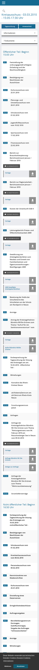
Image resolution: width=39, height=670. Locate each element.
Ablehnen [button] (7, 666)
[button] (32, 173)
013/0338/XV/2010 (13, 238)
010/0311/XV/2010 (13, 333)
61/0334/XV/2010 (12, 166)
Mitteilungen (15, 375)
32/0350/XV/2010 (12, 444)
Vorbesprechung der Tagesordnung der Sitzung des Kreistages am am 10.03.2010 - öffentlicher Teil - (21, 362)
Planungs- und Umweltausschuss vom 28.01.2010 (20, 102)
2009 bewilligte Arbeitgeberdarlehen (12, 288)
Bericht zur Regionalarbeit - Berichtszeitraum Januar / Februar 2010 (21, 184)
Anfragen (14, 415)
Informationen (9, 33)
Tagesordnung (10, 26)
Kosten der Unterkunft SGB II (22, 209)
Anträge (13, 312)
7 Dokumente (9, 41)
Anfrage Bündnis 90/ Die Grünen (13, 459)
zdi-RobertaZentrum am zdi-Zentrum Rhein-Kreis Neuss (21, 395)
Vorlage (8, 173)
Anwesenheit (27, 26)
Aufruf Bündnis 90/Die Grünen (13, 348)
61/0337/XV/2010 (12, 193)
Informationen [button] (8, 661)
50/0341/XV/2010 (12, 214)
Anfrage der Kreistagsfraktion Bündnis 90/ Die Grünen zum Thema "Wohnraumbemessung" (21, 481)
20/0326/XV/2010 (12, 273)
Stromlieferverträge (19, 494)
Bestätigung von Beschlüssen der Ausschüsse (16, 80)
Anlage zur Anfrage (12, 467)
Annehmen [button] (21, 666)
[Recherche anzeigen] (3, 11)
